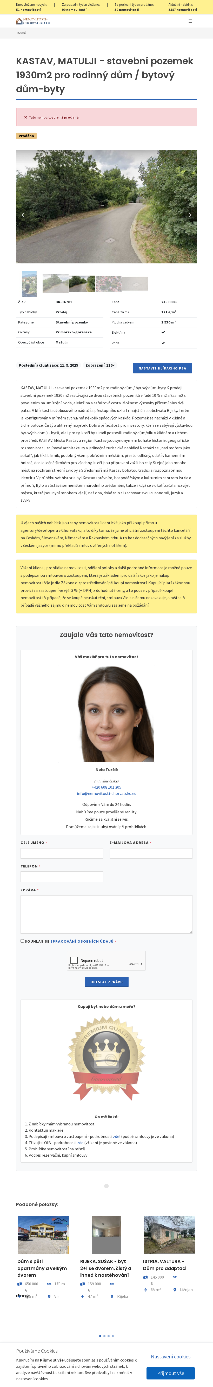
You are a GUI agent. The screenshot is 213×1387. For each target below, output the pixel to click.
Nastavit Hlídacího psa (162, 368)
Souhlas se (70, 941)
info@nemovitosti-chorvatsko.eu (106, 793)
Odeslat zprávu (106, 982)
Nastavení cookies (170, 1356)
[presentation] (11, 1271)
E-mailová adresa (130, 842)
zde (116, 1136)
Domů (21, 33)
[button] (100, 1336)
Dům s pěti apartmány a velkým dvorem (42, 1268)
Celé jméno (34, 842)
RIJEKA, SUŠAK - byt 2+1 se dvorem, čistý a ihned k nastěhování (105, 1268)
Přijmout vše (170, 1373)
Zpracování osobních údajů (82, 941)
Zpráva (30, 889)
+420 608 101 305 (106, 787)
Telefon (30, 866)
